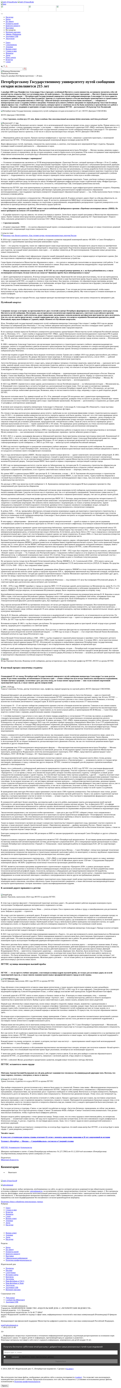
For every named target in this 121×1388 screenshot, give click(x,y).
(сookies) (78, 1377)
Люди (8, 55)
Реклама (9, 1270)
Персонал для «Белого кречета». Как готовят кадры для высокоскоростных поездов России (39, 235)
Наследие (9, 17)
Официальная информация (16, 1258)
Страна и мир (11, 51)
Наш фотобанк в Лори (15, 1283)
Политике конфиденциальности (27, 1382)
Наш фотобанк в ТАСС (15, 1281)
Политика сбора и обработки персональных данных (22, 1202)
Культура (9, 60)
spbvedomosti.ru (36, 1191)
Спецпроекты (11, 45)
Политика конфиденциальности (19, 1260)
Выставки (10, 28)
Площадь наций (12, 24)
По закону (10, 21)
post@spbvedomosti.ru (9, 1325)
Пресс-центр (11, 57)
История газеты (12, 1275)
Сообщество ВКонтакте (15, 1300)
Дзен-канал (10, 1298)
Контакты (10, 1277)
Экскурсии (10, 38)
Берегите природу (13, 26)
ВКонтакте (5, 1160)
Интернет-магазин (13, 32)
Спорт (8, 62)
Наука (8, 19)
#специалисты (26, 1147)
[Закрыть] (2, 1336)
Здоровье (9, 47)
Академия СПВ (12, 36)
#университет (14, 1147)
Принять (5, 1386)
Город (8, 43)
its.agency (70, 1369)
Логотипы (10, 1279)
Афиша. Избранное (13, 34)
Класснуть (14, 1160)
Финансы (9, 53)
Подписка (10, 1268)
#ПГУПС (4, 1147)
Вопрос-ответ (11, 49)
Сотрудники (11, 1273)
